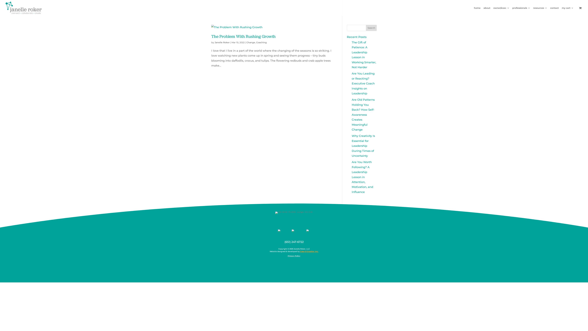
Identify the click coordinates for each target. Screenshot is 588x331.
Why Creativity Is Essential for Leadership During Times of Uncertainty (363, 146)
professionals (519, 8)
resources (538, 8)
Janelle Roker (222, 42)
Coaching (261, 42)
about (487, 8)
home (477, 8)
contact (554, 8)
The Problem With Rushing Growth (243, 36)
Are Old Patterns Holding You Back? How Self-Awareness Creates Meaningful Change (363, 114)
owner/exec (499, 8)
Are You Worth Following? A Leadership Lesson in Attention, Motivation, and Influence (362, 177)
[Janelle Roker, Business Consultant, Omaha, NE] (296, 263)
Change (250, 42)
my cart (566, 8)
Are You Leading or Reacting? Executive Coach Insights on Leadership (363, 83)
